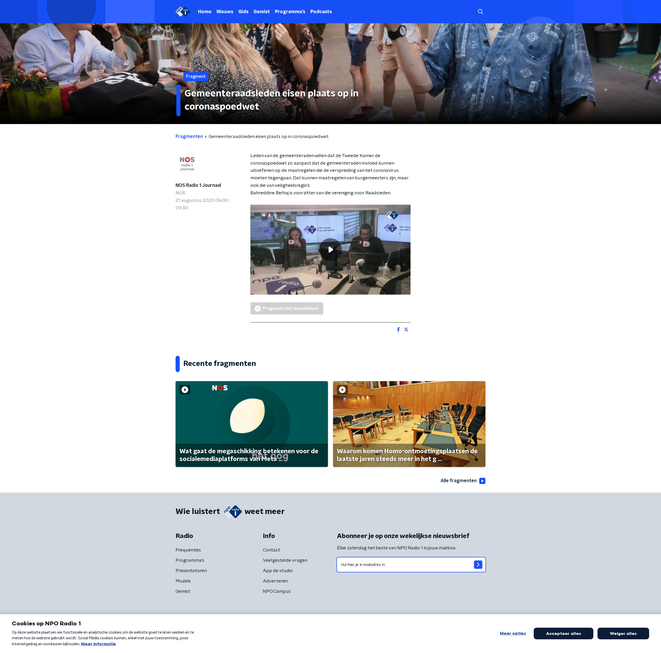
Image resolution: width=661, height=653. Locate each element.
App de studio (278, 571)
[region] (330, 250)
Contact (271, 550)
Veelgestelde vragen (285, 560)
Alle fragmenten (458, 481)
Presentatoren (191, 571)
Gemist (262, 12)
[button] (480, 12)
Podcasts (321, 12)
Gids (243, 12)
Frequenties (188, 550)
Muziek (183, 581)
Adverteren (275, 581)
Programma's (290, 12)
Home (204, 12)
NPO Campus (277, 591)
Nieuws (225, 12)
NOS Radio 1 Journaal (198, 185)
